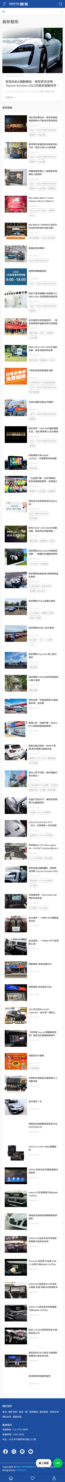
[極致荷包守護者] (16, 1061)
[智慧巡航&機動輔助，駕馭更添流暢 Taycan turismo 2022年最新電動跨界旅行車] (32, 50)
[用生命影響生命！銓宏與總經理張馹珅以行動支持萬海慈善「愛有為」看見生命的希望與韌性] (16, 123)
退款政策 (54, 1411)
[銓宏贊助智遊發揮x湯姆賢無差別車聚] (16, 580)
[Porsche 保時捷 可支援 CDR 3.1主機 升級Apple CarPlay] (16, 1267)
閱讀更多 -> (11, 97)
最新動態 (44, 1411)
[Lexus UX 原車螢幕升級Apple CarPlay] (16, 1198)
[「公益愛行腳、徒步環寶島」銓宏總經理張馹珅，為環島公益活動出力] (16, 484)
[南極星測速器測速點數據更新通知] (16, 1221)
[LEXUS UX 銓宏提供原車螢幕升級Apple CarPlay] (16, 1313)
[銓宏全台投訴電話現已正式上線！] (16, 507)
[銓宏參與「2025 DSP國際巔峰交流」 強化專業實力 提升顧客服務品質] (16, 434)
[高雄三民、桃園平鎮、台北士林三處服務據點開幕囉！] (16, 729)
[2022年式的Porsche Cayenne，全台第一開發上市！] (16, 1015)
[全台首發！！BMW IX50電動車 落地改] (16, 924)
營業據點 (33, 1411)
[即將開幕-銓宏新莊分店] (16, 992)
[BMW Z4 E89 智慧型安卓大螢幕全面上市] (16, 1336)
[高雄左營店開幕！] (16, 254)
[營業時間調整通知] (16, 276)
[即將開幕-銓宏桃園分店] (16, 969)
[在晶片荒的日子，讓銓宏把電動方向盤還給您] (16, 805)
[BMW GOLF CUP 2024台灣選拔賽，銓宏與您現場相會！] (16, 534)
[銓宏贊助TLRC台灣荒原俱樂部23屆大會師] (16, 683)
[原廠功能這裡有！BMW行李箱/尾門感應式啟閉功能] (16, 752)
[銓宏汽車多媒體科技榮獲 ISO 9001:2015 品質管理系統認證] (16, 299)
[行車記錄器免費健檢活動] (16, 376)
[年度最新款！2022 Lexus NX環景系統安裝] (16, 901)
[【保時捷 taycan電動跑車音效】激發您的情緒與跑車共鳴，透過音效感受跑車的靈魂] (16, 1038)
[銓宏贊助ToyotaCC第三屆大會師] (16, 660)
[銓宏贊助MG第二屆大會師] (16, 633)
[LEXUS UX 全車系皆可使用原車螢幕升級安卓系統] (16, 1244)
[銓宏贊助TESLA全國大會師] (16, 606)
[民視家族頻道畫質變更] (16, 1381)
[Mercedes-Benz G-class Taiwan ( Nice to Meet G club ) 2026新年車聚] (16, 204)
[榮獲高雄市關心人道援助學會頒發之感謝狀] (16, 177)
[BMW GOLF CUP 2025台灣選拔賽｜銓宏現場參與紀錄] (16, 353)
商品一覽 (23, 1411)
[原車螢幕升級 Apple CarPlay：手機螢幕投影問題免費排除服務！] (16, 461)
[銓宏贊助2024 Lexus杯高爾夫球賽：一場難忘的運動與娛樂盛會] (16, 557)
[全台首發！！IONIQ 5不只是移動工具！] (16, 947)
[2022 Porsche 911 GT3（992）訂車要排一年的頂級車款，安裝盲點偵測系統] (16, 828)
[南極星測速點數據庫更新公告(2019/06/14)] (16, 1130)
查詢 (4, 1411)
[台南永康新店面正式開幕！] (16, 407)
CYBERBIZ (21, 1470)
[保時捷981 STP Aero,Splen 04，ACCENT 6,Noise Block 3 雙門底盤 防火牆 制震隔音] (16, 851)
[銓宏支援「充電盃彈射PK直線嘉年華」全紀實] (16, 706)
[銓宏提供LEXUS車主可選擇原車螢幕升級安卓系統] (16, 1359)
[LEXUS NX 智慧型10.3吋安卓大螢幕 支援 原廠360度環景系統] (16, 1290)
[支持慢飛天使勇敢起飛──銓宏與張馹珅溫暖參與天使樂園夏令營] (16, 326)
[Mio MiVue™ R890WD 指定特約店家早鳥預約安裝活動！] (16, 231)
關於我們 (12, 1411)
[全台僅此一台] (16, 1107)
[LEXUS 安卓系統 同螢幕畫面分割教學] (16, 1175)
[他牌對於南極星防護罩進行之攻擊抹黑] (16, 1084)
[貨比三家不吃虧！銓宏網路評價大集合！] (16, 778)
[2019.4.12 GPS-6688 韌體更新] (16, 1153)
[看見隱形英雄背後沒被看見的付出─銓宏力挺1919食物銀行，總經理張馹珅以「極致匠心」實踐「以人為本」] (16, 150)
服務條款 (17, 1416)
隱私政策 (6, 1416)
